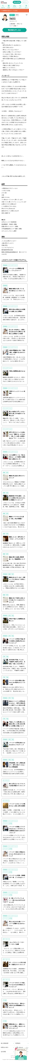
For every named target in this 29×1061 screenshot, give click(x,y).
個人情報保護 (4, 1043)
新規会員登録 (17, 2)
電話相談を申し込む (14, 30)
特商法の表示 (4, 1047)
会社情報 (3, 1051)
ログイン (25, 2)
